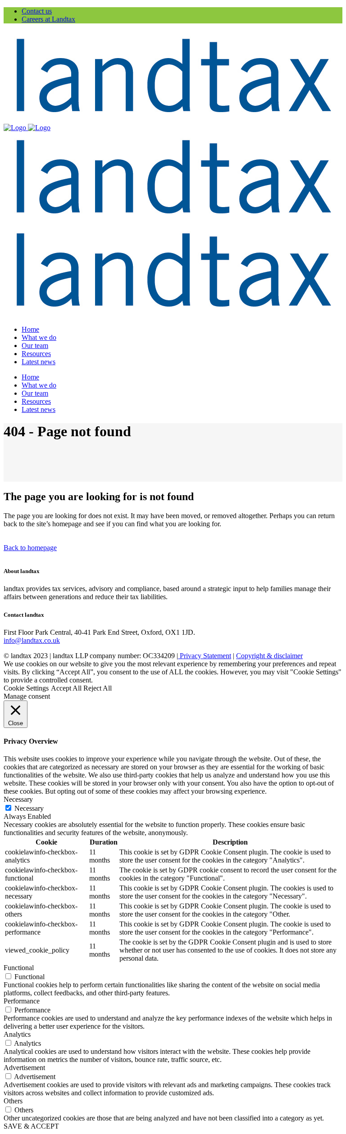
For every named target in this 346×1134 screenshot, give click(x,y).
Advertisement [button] (24, 1067)
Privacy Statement (204, 656)
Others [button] (13, 1101)
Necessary (29, 808)
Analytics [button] (17, 1034)
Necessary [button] (18, 799)
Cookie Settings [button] (26, 688)
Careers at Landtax (48, 19)
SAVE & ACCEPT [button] (31, 1126)
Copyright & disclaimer (269, 656)
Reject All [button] (97, 688)
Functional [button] (19, 967)
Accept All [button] (66, 688)
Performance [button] (22, 1001)
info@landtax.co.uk (32, 640)
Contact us (37, 11)
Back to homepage (30, 547)
